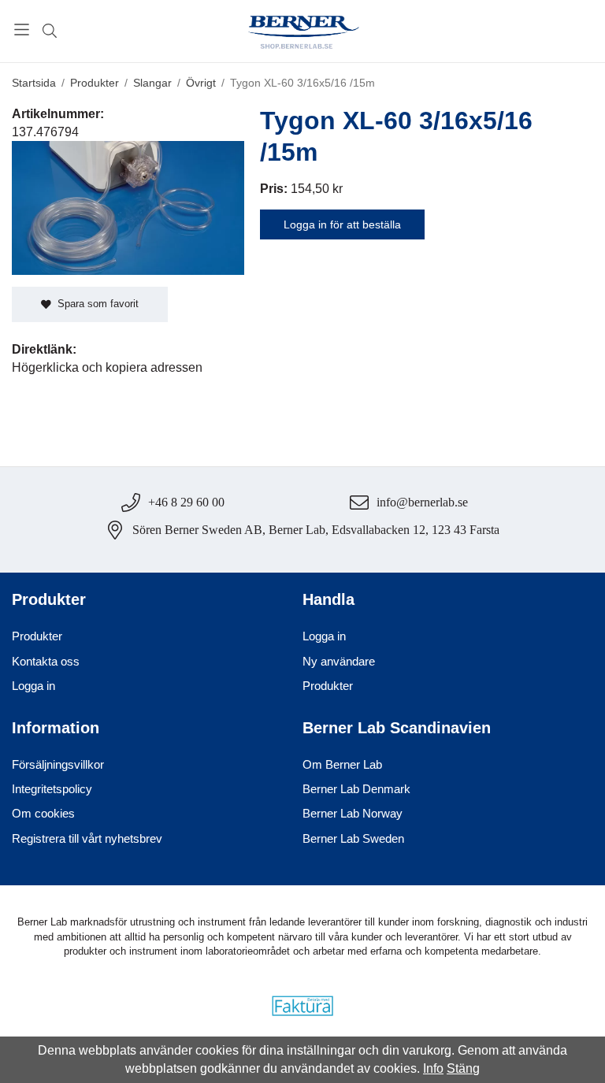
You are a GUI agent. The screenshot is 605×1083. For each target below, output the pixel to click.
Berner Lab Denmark (356, 789)
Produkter (37, 636)
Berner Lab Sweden (353, 838)
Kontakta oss (46, 661)
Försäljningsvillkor (58, 764)
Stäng (463, 1068)
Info (433, 1068)
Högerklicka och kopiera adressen (107, 367)
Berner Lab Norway (352, 813)
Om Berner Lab (342, 764)
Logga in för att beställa (342, 224)
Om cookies (43, 813)
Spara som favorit (95, 304)
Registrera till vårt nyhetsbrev (87, 838)
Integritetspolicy (52, 789)
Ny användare (338, 661)
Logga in (33, 685)
